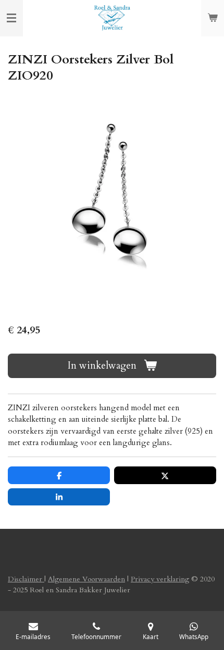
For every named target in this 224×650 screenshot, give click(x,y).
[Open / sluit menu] (11, 18)
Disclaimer (26, 579)
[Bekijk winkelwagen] (212, 18)
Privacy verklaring (160, 579)
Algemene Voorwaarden (86, 579)
